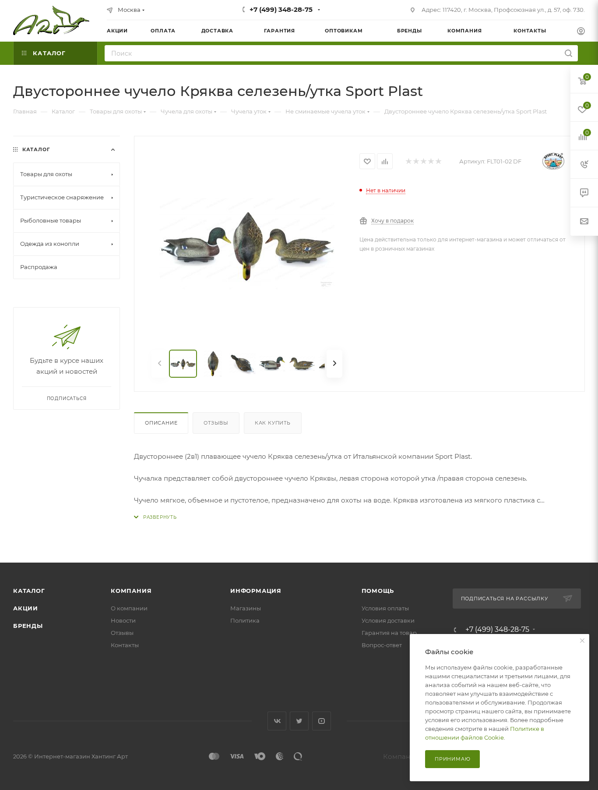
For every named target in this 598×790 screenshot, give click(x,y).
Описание (161, 423)
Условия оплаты (385, 608)
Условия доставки (388, 620)
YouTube (321, 721)
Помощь (378, 590)
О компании (129, 608)
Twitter (299, 721)
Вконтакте (276, 721)
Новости (123, 620)
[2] (415, 161)
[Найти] (568, 53)
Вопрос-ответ (382, 644)
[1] (408, 161)
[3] (423, 161)
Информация (255, 590)
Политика (245, 620)
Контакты (125, 644)
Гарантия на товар (389, 632)
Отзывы (216, 423)
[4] (430, 161)
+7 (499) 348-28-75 (281, 9)
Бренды (28, 625)
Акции (25, 608)
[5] (438, 161)
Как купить (273, 423)
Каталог (29, 590)
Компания (131, 590)
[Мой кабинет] (581, 32)
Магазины (245, 608)
